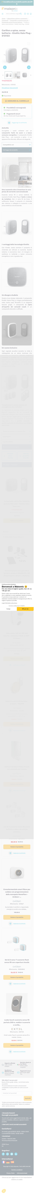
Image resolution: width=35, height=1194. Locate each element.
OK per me (25, 609)
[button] (4, 1191)
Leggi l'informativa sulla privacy (9, 603)
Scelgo (8, 609)
